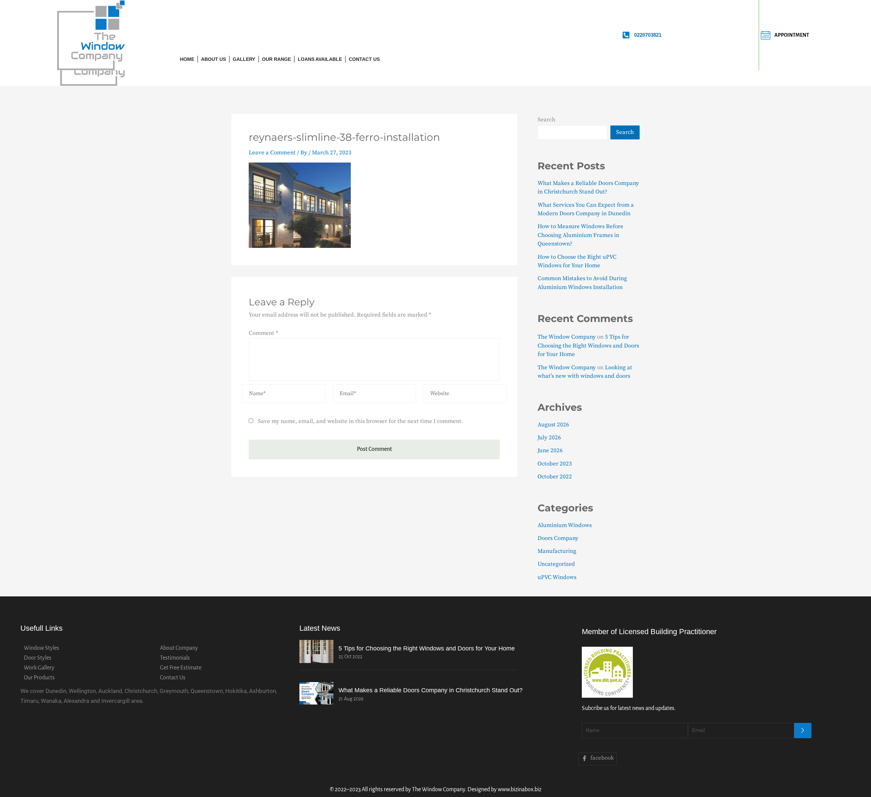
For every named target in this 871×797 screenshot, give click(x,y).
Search (546, 119)
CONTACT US (364, 59)
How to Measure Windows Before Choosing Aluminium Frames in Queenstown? (580, 235)
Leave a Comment (272, 152)
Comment (263, 333)
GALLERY (244, 59)
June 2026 (550, 450)
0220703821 (647, 35)
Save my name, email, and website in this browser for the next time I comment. (360, 421)
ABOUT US (213, 59)
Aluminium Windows (565, 525)
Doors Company (558, 538)
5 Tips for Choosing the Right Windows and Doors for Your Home (588, 345)
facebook (601, 758)
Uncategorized (556, 564)
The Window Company (567, 337)
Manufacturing (557, 551)
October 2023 (555, 464)
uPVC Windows (557, 577)
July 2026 (549, 437)
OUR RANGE (276, 59)
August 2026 (553, 424)
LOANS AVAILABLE (320, 59)
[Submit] (802, 730)
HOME (187, 59)
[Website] (465, 394)
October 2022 (555, 476)
